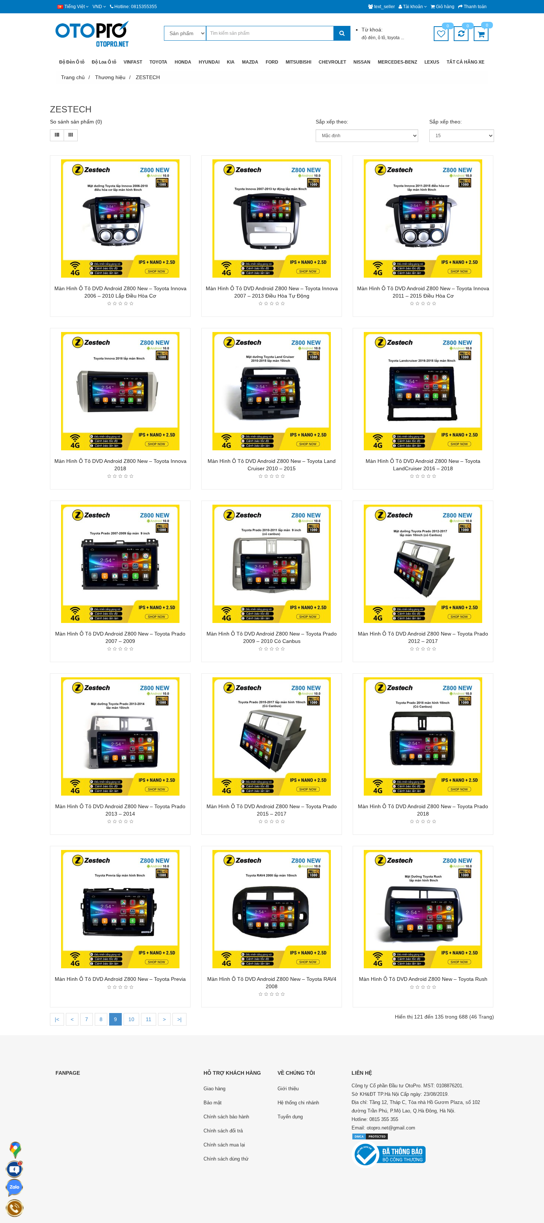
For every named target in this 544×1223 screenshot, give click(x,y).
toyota (394, 37)
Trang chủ (73, 77)
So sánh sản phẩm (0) (76, 122)
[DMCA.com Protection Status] (370, 1136)
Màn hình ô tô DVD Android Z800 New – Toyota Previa (120, 979)
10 (131, 1019)
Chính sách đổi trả (223, 1131)
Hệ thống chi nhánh (298, 1102)
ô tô (381, 37)
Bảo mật (213, 1102)
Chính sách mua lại (224, 1145)
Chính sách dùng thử (226, 1159)
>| (179, 1019)
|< (57, 1019)
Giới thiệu (288, 1088)
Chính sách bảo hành (226, 1116)
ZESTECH (148, 77)
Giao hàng (214, 1088)
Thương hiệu (110, 77)
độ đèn (369, 37)
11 (148, 1019)
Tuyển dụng (290, 1116)
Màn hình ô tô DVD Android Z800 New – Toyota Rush (423, 979)
